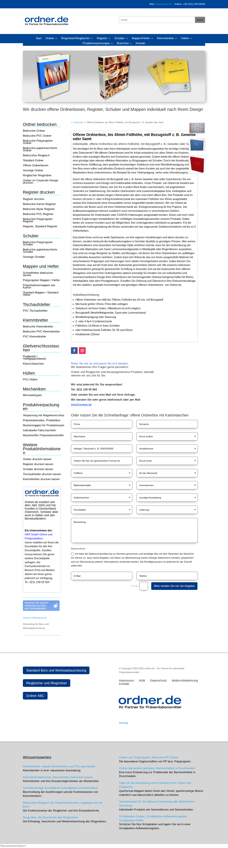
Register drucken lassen (38, 464)
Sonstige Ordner (33, 170)
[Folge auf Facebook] (74, 350)
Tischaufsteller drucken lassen (42, 474)
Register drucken (33, 199)
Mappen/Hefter (141, 38)
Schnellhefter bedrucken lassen (38, 274)
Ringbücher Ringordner (37, 175)
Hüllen (185, 38)
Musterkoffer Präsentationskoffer (43, 435)
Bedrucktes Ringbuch (36, 155)
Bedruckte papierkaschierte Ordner (40, 149)
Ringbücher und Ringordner (46, 683)
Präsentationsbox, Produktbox (41, 420)
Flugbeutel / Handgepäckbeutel (34, 357)
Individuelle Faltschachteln (39, 430)
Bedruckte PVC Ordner (37, 136)
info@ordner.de (163, 4)
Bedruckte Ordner (34, 131)
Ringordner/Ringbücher (75, 38)
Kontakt (140, 43)
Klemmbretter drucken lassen (41, 479)
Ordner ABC (35, 696)
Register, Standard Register (40, 226)
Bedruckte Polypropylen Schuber (38, 243)
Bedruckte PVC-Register (38, 214)
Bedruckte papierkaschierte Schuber (40, 250)
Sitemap (123, 723)
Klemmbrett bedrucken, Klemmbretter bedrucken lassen (57, 777)
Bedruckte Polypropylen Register (38, 220)
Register (102, 38)
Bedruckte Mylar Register (39, 209)
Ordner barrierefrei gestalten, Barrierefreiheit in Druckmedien (157, 768)
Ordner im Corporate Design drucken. (40, 181)
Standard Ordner (33, 160)
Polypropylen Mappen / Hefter (41, 280)
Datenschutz (159, 680)
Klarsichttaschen (33, 364)
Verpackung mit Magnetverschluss (44, 415)
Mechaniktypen (32, 395)
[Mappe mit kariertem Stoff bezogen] (197, 132)
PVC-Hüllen (30, 379)
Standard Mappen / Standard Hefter (40, 293)
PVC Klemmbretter (34, 336)
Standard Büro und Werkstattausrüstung (56, 670)
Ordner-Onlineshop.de (35, 617)
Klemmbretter (165, 38)
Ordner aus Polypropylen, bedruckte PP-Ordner (148, 757)
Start (39, 38)
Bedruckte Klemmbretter (38, 326)
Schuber (119, 38)
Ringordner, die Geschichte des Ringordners (50, 817)
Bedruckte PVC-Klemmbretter (41, 331)
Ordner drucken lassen (37, 459)
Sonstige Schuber (34, 257)
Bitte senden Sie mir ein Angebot (174, 586)
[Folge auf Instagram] (82, 350)
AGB (142, 680)
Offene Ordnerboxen (35, 165)
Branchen (123, 43)
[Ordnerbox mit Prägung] (197, 149)
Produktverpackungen (96, 43)
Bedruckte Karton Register (39, 204)
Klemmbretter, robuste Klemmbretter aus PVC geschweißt (59, 766)
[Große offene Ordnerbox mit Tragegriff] (197, 172)
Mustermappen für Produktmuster (44, 425)
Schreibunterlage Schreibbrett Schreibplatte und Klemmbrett (60, 788)
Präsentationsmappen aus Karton (39, 286)
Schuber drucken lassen (38, 469)
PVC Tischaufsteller (35, 311)
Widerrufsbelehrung (186, 680)
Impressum (127, 680)
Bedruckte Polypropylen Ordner (38, 142)
